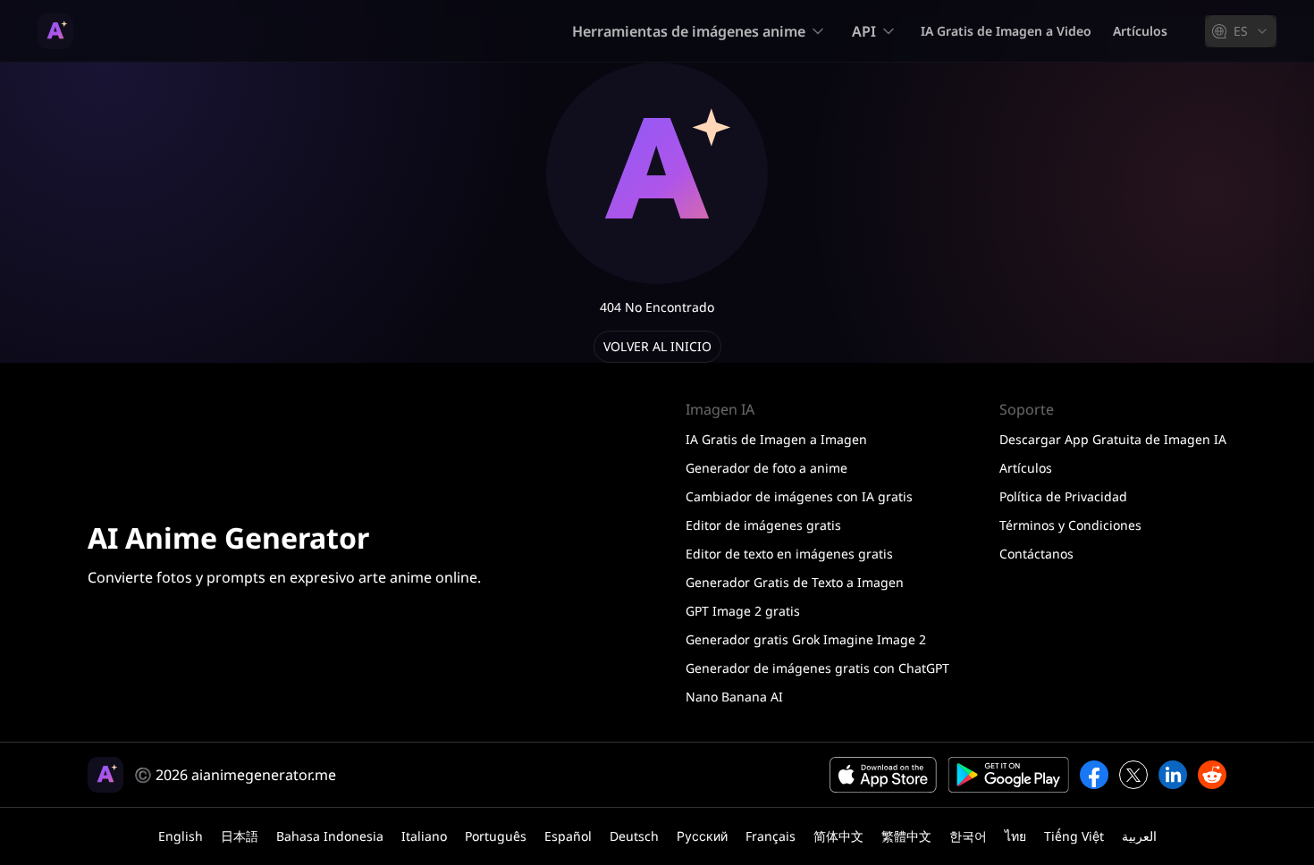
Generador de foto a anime (766, 467)
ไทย (1015, 835)
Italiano (424, 835)
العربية (1139, 835)
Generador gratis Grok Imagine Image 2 (806, 639)
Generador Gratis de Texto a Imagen (795, 582)
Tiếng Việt (1074, 835)
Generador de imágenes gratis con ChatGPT (817, 667)
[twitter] (1133, 774)
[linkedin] (1172, 774)
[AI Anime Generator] (55, 31)
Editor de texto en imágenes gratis (789, 553)
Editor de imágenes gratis (763, 524)
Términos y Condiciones (1070, 524)
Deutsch (634, 835)
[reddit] (1212, 774)
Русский (702, 835)
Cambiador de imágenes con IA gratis (799, 496)
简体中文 (838, 835)
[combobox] (1240, 31)
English (180, 835)
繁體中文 (906, 835)
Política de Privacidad (1063, 496)
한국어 (968, 835)
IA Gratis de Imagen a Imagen (776, 439)
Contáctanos (1036, 553)
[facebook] (1094, 774)
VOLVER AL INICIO (657, 346)
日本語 (239, 835)
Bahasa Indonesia (329, 835)
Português (495, 835)
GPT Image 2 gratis (743, 610)
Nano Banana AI (734, 696)
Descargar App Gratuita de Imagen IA (1112, 439)
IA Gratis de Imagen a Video (1006, 30)
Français (770, 835)
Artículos (1140, 30)
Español (568, 835)
